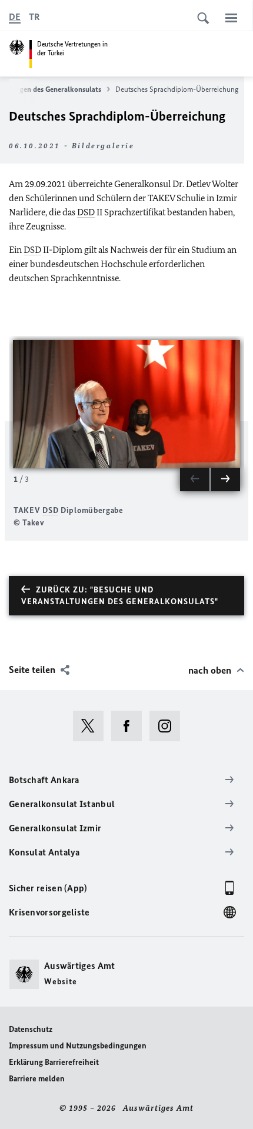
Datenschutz (30, 1029)
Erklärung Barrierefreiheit (54, 1062)
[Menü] (231, 18)
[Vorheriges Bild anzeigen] (194, 479)
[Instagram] (168, 726)
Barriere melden (37, 1079)
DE (15, 16)
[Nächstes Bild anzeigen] (225, 479)
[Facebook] (130, 726)
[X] (92, 726)
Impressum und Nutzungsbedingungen (78, 1046)
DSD (86, 212)
